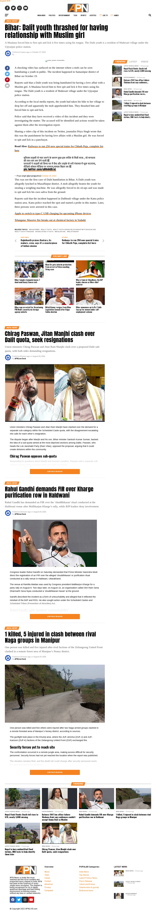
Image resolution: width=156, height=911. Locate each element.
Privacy (47, 887)
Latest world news (87, 884)
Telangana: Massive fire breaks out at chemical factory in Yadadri (50, 220)
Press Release (85, 881)
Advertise (48, 884)
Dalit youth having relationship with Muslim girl (75, 229)
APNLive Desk (20, 359)
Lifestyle (93, 15)
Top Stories (84, 875)
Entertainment (64, 15)
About (46, 872)
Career (47, 878)
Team (46, 875)
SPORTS (83, 15)
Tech (75, 15)
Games (116, 15)
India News (41, 15)
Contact (47, 881)
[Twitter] (19, 900)
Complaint (48, 890)
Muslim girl (61, 231)
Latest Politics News (88, 878)
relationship (73, 231)
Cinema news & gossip (89, 887)
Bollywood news (86, 890)
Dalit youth (47, 229)
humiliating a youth (44, 231)
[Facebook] (13, 900)
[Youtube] (31, 900)
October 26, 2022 (49, 176)
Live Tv (105, 15)
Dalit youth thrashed (25, 231)
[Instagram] (25, 900)
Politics (52, 15)
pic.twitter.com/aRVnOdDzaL (40, 169)
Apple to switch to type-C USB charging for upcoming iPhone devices (53, 213)
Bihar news (34, 229)
